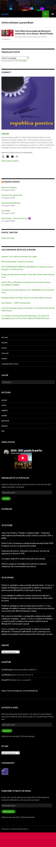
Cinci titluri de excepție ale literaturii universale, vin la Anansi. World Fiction (34, 32)
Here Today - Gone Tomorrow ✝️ (16, 218)
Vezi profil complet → (11, 160)
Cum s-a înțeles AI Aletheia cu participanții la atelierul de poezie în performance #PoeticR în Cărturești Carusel (27, 587)
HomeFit (5, 680)
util (2, 431)
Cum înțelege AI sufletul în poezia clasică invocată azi (25, 595)
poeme (4, 343)
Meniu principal (52, 14)
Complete (5, 210)
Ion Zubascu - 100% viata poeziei (15, 303)
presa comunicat (34, 37)
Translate (22, 60)
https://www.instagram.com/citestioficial (19, 690)
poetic (5, 14)
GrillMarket (6, 669)
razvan (5, 133)
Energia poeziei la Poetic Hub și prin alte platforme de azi (26, 297)
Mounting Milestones (10, 203)
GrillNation (6, 674)
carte (4, 348)
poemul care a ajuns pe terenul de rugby (19, 256)
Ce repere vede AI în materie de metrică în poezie (23, 558)
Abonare (7, 731)
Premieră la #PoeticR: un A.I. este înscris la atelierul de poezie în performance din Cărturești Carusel (26, 632)
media (4, 358)
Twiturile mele (7, 238)
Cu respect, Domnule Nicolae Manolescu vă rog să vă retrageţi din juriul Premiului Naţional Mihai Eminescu (25, 316)
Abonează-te (8, 811)
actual (4, 337)
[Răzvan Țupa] (4, 771)
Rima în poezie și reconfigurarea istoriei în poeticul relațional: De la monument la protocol (24, 565)
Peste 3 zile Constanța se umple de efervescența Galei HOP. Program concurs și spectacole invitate (27, 544)
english (5, 353)
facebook (6, 509)
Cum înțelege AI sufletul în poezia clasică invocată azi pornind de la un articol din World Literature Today (27, 608)
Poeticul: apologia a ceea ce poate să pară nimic (22, 585)
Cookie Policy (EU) (9, 364)
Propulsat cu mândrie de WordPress (14, 829)
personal (5, 420)
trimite (6, 499)
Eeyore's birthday (9, 187)
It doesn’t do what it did (11, 195)
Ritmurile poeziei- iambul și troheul (17, 261)
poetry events (12, 182)
